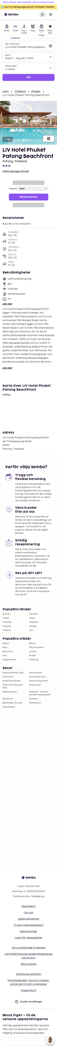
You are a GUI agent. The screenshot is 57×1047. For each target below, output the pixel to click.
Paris (5, 647)
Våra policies (28, 964)
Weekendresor (10, 692)
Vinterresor (8, 677)
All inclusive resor (37, 677)
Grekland (33, 622)
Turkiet (6, 618)
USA (31, 630)
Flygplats (13, 188)
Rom (5, 655)
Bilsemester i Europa (12, 703)
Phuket (36, 91)
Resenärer (11, 66)
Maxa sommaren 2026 (13, 673)
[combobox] (26, 47)
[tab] (7, 30)
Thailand (19, 91)
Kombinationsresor (12, 681)
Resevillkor (28, 906)
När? (7, 55)
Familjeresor (35, 703)
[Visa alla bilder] (48, 138)
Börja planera (28, 197)
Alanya (6, 643)
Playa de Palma (36, 647)
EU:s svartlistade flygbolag (28, 947)
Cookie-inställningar (31, 1001)
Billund (32, 643)
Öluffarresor (35, 685)
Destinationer (28, 931)
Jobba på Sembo (28, 918)
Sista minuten (35, 673)
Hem (6, 91)
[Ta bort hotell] (50, 46)
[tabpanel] (28, 61)
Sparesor (33, 699)
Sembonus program (28, 974)
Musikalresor (9, 707)
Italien (32, 618)
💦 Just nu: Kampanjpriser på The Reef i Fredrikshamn (29, 7)
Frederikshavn (9, 660)
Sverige (32, 626)
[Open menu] (50, 14)
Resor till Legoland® (38, 681)
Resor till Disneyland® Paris (13, 686)
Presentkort (28, 990)
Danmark (33, 614)
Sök (28, 77)
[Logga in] (42, 14)
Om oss (28, 912)
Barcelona (8, 651)
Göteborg (34, 660)
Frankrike (7, 622)
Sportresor (8, 699)
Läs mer (7, 304)
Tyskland (7, 626)
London (33, 651)
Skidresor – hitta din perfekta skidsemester (40, 693)
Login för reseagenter (28, 937)
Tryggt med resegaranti (28, 925)
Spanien (6, 614)
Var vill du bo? (12, 44)
